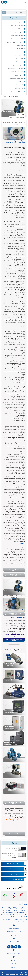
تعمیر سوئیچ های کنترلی (17, 72)
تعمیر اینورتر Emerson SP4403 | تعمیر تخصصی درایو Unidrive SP (9, 854)
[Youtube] (15, 946)
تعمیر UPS (20, 29)
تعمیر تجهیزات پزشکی (17, 62)
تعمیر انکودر (20, 45)
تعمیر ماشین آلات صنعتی (16, 78)
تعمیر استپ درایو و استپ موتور (15, 42)
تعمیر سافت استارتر (18, 65)
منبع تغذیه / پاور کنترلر (17, 91)
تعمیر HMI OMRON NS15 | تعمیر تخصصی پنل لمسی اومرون (10, 847)
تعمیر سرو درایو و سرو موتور (15, 68)
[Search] (4, 12)
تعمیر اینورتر (20, 52)
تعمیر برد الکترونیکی (17, 55)
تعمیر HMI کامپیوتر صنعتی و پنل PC (14, 25)
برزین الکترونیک (19, 2)
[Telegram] (12, 946)
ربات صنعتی (20, 82)
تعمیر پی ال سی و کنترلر (17, 58)
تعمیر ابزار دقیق (19, 32)
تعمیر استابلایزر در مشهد (16, 39)
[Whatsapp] (19, 946)
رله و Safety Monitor (18, 85)
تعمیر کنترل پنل (19, 75)
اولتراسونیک (20, 22)
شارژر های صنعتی (18, 88)
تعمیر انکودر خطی (18, 49)
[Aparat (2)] (8, 946)
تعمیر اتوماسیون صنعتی (17, 35)
